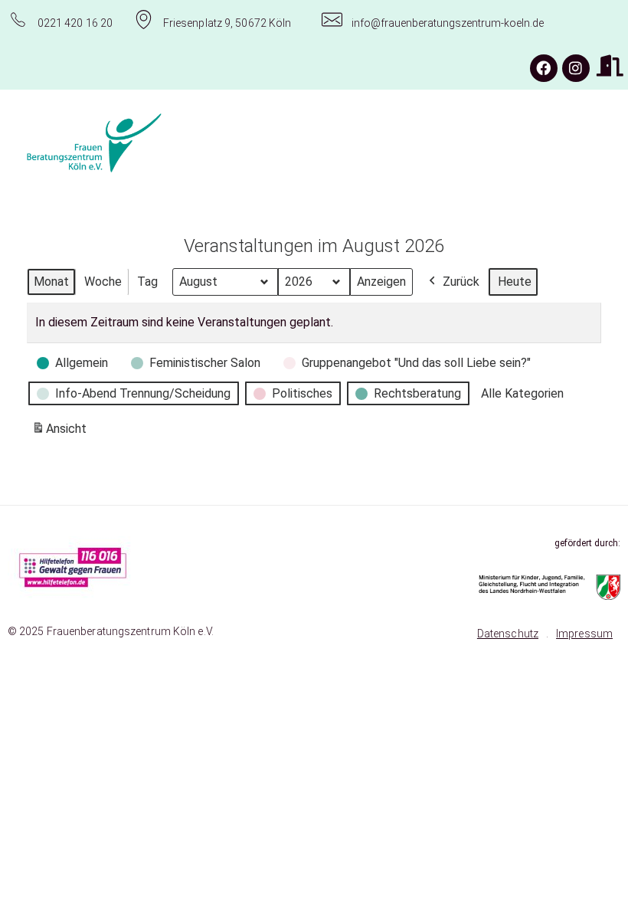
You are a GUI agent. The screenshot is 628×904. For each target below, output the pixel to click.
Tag (147, 281)
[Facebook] (544, 68)
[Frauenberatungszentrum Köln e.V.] (141, 143)
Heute (515, 281)
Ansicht (61, 433)
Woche (103, 281)
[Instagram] (576, 68)
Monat (51, 281)
